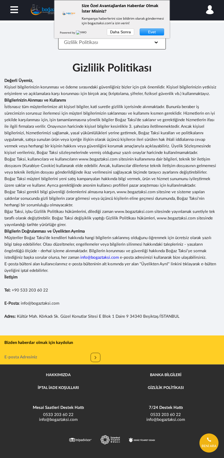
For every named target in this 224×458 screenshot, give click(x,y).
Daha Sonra (120, 32)
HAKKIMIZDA (58, 375)
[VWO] (81, 32)
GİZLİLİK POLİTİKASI (166, 388)
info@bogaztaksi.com (99, 257)
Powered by (68, 32)
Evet (152, 32)
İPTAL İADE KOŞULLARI (58, 388)
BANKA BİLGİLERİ (165, 375)
